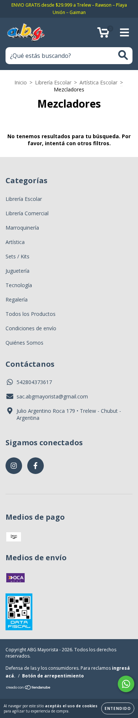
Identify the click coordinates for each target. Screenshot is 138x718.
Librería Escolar (53, 82)
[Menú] (124, 32)
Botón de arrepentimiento (53, 676)
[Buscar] (123, 55)
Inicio (20, 82)
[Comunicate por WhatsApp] (126, 684)
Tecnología (19, 285)
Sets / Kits (17, 256)
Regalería (17, 299)
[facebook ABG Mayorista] (35, 465)
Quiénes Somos (24, 342)
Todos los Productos (31, 313)
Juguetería (17, 270)
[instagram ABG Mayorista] (14, 465)
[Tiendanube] (29, 688)
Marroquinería (22, 227)
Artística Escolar (98, 82)
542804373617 (34, 382)
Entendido (118, 708)
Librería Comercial (27, 213)
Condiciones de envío (31, 328)
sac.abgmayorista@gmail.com (52, 396)
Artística (15, 241)
